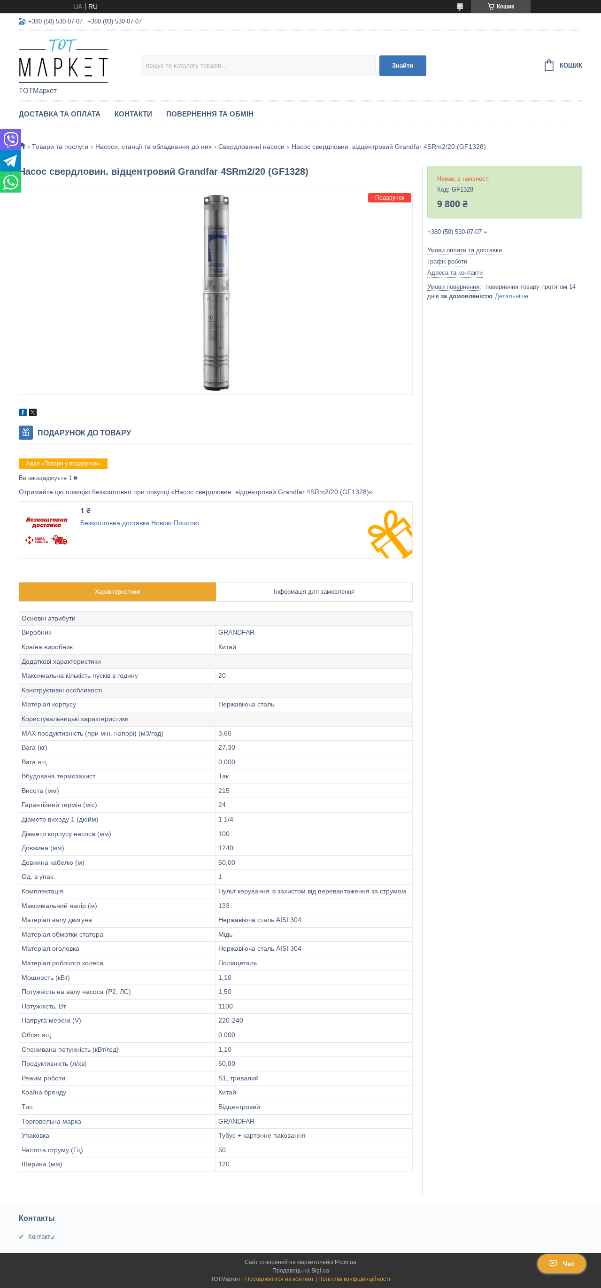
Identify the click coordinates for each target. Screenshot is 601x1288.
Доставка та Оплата (59, 113)
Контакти (133, 113)
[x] (33, 414)
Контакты (41, 1236)
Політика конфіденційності (354, 1279)
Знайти (402, 65)
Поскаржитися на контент (279, 1279)
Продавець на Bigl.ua (300, 1270)
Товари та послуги (60, 146)
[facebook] (23, 414)
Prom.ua (345, 1262)
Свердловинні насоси (251, 146)
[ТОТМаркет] (80, 59)
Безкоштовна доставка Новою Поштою (139, 523)
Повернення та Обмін (210, 113)
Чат (569, 1263)
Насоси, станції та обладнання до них (153, 146)
